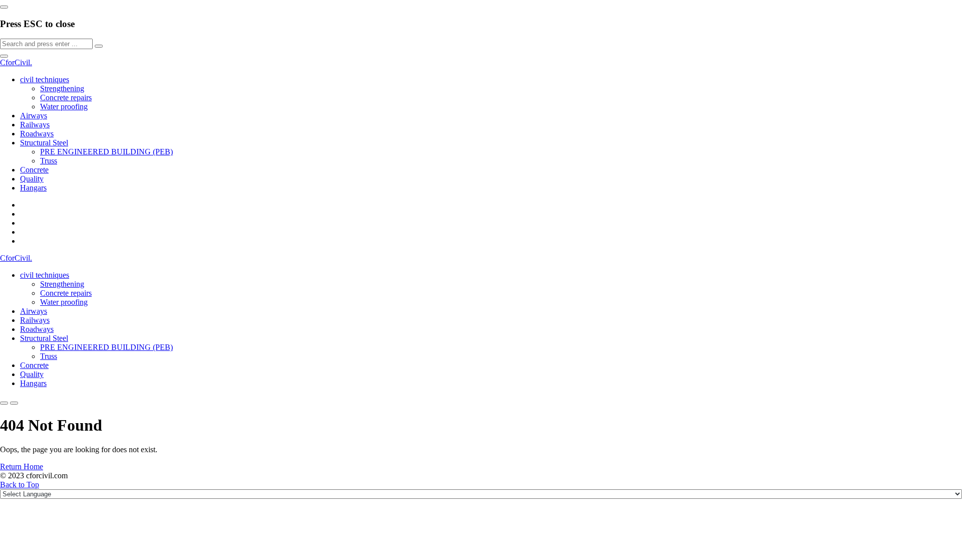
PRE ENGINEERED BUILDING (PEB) (106, 151)
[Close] (4, 7)
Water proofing (64, 106)
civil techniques (44, 79)
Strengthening (62, 88)
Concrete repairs (66, 97)
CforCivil (16, 62)
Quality (32, 178)
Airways (33, 115)
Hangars (33, 187)
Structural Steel (44, 142)
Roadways (37, 133)
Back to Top (19, 484)
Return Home (21, 466)
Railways (35, 124)
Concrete (34, 169)
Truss (48, 160)
